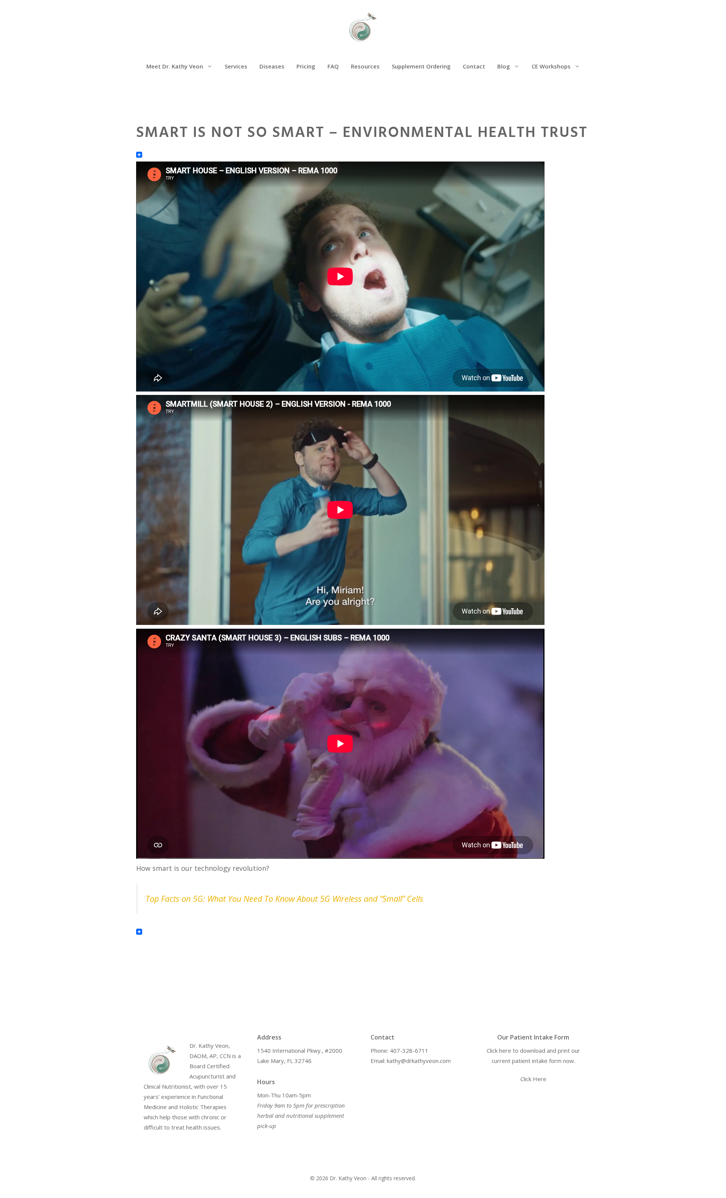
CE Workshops (551, 66)
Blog (503, 66)
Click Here (533, 1079)
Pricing (305, 66)
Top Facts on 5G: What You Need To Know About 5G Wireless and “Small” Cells (284, 898)
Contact (474, 66)
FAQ (333, 66)
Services (236, 66)
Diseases (271, 66)
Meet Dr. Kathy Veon (174, 66)
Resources (365, 66)
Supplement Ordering (421, 66)
